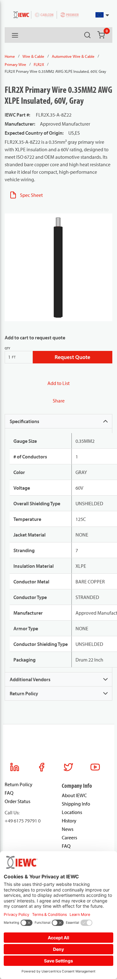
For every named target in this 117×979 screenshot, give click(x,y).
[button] (102, 15)
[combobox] (94, 15)
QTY (7, 348)
